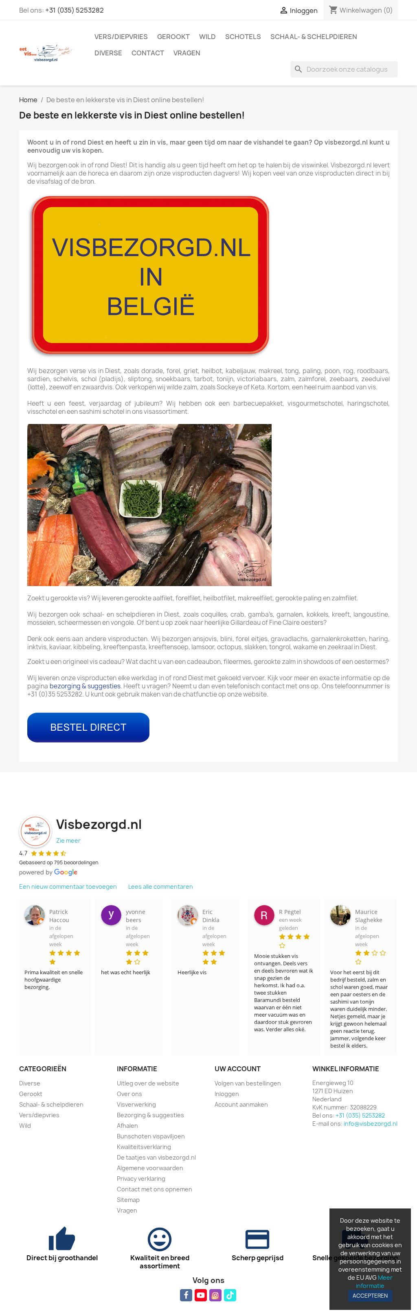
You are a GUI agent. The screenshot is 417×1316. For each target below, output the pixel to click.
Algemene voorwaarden (150, 1168)
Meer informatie (374, 1282)
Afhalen (127, 1125)
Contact (148, 52)
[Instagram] (215, 1295)
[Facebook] (186, 1295)
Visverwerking (136, 1104)
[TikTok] (230, 1295)
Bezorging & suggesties (150, 1115)
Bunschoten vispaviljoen (151, 1136)
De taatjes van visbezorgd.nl (156, 1157)
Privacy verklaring (141, 1178)
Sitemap (128, 1200)
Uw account (238, 1068)
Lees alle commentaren (160, 886)
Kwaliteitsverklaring (144, 1147)
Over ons (129, 1094)
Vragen (186, 52)
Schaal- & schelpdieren (313, 36)
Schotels (243, 36)
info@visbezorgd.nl (370, 1123)
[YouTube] (201, 1295)
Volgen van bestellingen (248, 1083)
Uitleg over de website (148, 1083)
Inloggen (227, 1094)
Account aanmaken (241, 1104)
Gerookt (173, 36)
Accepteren (370, 1295)
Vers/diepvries (121, 36)
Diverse (108, 52)
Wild (207, 36)
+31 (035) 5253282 (74, 10)
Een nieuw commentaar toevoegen (68, 886)
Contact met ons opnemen (154, 1189)
